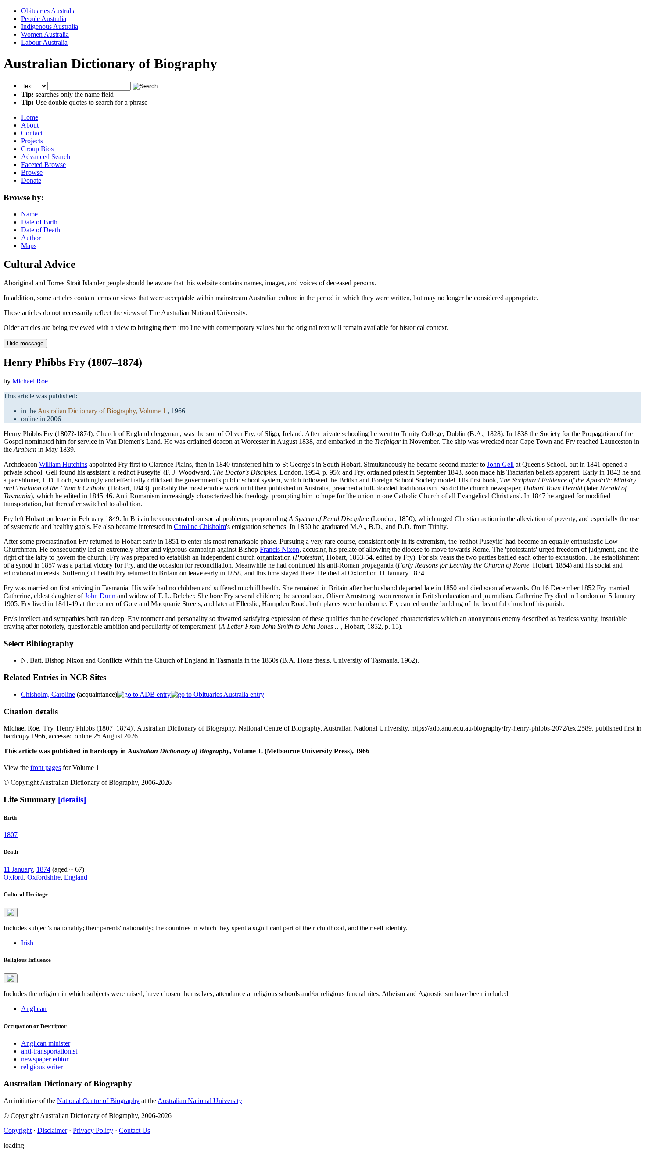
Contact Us (134, 1130)
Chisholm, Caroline (48, 694)
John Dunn (100, 596)
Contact (32, 133)
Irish (27, 943)
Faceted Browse (43, 164)
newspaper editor (44, 1059)
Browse (32, 172)
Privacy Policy (93, 1130)
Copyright (18, 1130)
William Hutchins (63, 464)
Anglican (34, 1008)
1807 (11, 834)
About (30, 125)
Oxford (14, 877)
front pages (45, 767)
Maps (28, 245)
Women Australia (45, 34)
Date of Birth (39, 222)
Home (29, 117)
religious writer (42, 1067)
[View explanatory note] (11, 912)
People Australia (43, 18)
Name (29, 214)
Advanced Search (45, 156)
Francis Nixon (279, 549)
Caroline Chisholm (200, 526)
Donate (31, 180)
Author (31, 237)
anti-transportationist (49, 1051)
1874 (43, 869)
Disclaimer (52, 1130)
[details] (72, 799)
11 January (18, 869)
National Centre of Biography (98, 1100)
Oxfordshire (44, 877)
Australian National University (200, 1100)
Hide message (25, 343)
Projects (32, 141)
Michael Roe (30, 381)
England (75, 877)
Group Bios (37, 149)
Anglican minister (45, 1043)
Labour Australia (44, 42)
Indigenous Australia (49, 26)
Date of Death (40, 230)
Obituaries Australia (48, 10)
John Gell (500, 464)
